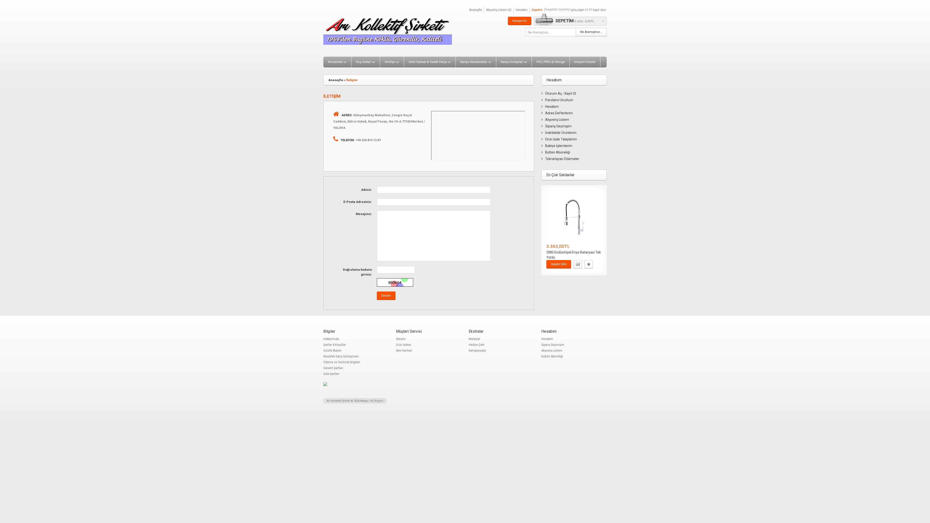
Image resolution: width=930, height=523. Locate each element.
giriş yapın (577, 10)
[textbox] (551, 32)
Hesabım (521, 10)
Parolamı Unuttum (559, 100)
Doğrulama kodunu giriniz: (357, 272)
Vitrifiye (390, 62)
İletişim (351, 80)
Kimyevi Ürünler (585, 62)
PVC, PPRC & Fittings (550, 62)
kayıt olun (599, 10)
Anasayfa (475, 10)
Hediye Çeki (476, 344)
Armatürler (335, 62)
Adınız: (366, 190)
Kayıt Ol (570, 93)
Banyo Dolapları (512, 62)
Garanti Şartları (333, 368)
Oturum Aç (553, 93)
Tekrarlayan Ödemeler (562, 159)
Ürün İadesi (403, 344)
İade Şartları (331, 374)
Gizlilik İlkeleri (332, 350)
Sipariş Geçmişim (558, 126)
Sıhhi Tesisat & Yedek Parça (428, 62)
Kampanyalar (477, 350)
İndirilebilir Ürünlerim (560, 133)
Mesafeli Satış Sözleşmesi (341, 356)
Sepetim (537, 10)
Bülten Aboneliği (557, 152)
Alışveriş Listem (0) (499, 10)
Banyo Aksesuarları (473, 62)
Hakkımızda (331, 339)
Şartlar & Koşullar (334, 344)
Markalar (474, 339)
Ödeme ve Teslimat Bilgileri (341, 362)
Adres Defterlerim (559, 113)
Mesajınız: (364, 214)
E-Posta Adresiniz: (357, 202)
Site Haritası (404, 350)
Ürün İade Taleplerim (561, 139)
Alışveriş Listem (557, 120)
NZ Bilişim (376, 400)
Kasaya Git (519, 21)
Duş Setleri (363, 62)
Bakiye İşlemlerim (558, 146)
